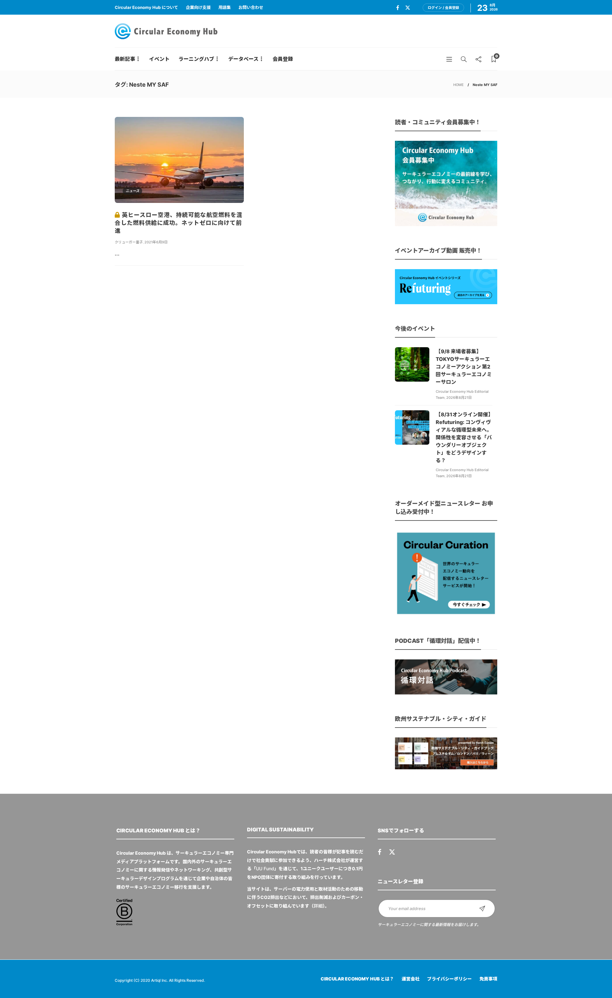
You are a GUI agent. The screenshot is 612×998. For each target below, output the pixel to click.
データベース (243, 59)
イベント (159, 59)
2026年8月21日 (459, 397)
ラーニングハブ (196, 59)
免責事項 (488, 978)
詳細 (318, 905)
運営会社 (410, 978)
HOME (458, 85)
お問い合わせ (250, 7)
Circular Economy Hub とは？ (357, 978)
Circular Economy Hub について (146, 7)
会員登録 (283, 59)
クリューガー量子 (129, 242)
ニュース (132, 191)
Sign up (482, 908)
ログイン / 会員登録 (443, 7)
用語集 (224, 7)
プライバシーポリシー (449, 978)
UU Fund (265, 868)
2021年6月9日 (156, 242)
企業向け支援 (198, 7)
